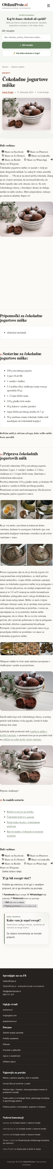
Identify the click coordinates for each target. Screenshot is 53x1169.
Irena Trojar (7, 92)
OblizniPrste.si (9, 981)
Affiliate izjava (9, 1062)
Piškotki (6, 1044)
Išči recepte (8, 30)
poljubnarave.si (10, 1021)
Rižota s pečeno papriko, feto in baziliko (21, 1078)
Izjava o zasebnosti (11, 1056)
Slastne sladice (17, 67)
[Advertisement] (26, 267)
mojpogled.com (10, 1015)
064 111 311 (8, 994)
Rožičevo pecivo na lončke (20, 811)
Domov (5, 67)
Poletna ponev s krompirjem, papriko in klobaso (24, 1107)
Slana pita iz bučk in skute (29, 1149)
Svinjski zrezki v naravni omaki (26, 1123)
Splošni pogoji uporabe (13, 1033)
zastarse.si (8, 1010)
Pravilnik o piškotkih (12, 1050)
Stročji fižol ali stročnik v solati (16, 1083)
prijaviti (11, 937)
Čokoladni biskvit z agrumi (20, 816)
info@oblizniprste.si (12, 991)
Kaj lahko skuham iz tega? (26, 53)
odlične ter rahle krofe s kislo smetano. (22, 739)
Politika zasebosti (11, 1038)
